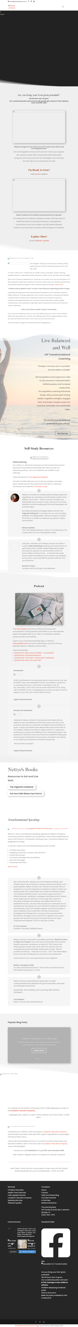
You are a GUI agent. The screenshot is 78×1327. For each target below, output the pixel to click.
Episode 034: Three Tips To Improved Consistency (34, 658)
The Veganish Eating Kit (38, 477)
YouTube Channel (48, 1231)
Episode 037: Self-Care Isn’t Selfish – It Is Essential (34, 653)
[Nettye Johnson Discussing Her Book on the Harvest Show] (39, 862)
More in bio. (59, 285)
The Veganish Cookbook (21, 787)
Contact (44, 1226)
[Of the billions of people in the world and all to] (32, 1277)
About (43, 1223)
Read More (39, 1083)
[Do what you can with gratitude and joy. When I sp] (12, 1277)
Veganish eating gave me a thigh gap (39, 1072)
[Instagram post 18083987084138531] (22, 1277)
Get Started (62, 433)
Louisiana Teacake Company (23, 1144)
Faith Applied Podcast (16, 1228)
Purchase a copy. (41, 486)
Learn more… (13, 900)
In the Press (45, 1234)
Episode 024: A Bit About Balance (27, 655)
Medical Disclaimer (49, 1236)
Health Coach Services (17, 1226)
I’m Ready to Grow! (39, 170)
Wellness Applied (42, 240)
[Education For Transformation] (54, 1297)
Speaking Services (15, 1234)
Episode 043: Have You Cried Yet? (27, 660)
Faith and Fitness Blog (50, 1228)
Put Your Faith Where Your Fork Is (26, 793)
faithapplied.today (20, 643)
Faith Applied (21, 629)
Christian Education (16, 1223)
